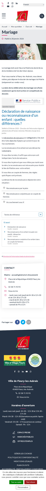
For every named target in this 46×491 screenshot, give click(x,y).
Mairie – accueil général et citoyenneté (21, 275)
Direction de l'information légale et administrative (18, 256)
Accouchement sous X (15, 202)
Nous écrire (13, 291)
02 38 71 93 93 (14, 287)
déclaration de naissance (14, 138)
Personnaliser (23, 487)
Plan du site (23, 465)
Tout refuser (30, 482)
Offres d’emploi (25, 441)
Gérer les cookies (23, 453)
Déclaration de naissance (17, 227)
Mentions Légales (23, 461)
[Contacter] (3, 6)
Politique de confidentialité (23, 457)
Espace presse (23, 432)
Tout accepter (16, 482)
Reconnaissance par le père (17, 188)
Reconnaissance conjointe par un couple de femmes (22, 195)
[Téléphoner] (3, 3)
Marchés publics (25, 437)
